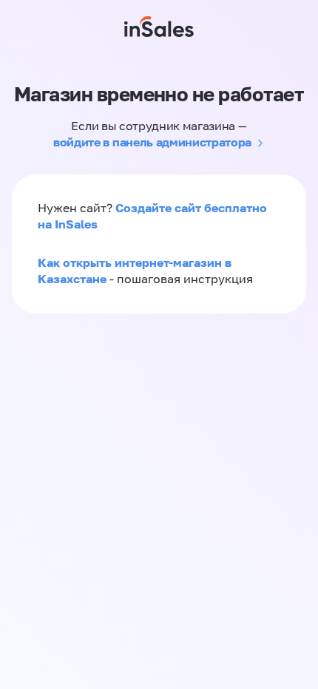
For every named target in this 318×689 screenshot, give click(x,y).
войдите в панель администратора (152, 142)
